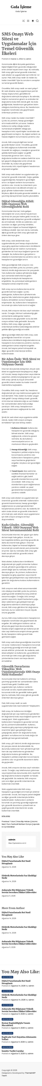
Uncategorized (7, 977)
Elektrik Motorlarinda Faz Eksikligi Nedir (19, 876)
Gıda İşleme (21, 7)
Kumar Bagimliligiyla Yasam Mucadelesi (16, 1024)
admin (28, 59)
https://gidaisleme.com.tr (17, 843)
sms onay (6, 816)
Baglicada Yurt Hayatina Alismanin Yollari (19, 1038)
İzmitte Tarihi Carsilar (13, 1051)
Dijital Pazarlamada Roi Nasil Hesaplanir (16, 862)
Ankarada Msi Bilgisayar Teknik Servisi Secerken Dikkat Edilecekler (19, 891)
